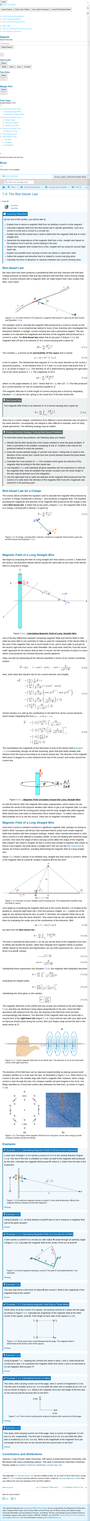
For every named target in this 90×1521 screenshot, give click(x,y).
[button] (8, 142)
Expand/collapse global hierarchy (5, 187)
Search (6, 182)
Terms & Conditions (78, 1515)
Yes (7, 1499)
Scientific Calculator (12, 125)
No (15, 1499)
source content (75, 1478)
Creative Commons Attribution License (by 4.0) (40, 1465)
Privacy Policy (65, 1515)
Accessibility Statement (11, 1517)
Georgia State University (57, 187)
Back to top (6, 1487)
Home (13, 187)
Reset (4, 63)
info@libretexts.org (53, 1517)
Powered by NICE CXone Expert (35, 1508)
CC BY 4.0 (13, 1478)
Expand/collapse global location (86, 186)
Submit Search (7, 47)
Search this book (6, 40)
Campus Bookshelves (32, 187)
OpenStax (14, 205)
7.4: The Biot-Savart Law (23, 1476)
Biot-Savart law (74, 846)
